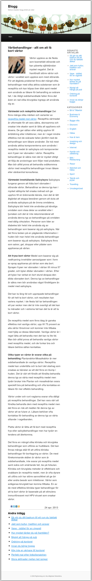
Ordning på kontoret (22, 541)
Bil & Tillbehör (76, 110)
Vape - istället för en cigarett (26, 528)
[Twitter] (14, 506)
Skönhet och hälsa (75, 168)
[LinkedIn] (16, 506)
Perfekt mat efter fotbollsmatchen (28, 554)
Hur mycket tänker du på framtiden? (30, 532)
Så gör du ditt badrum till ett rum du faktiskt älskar (34, 518)
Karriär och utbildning (75, 152)
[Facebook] (12, 506)
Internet (73, 147)
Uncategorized (76, 188)
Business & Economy (75, 115)
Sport (72, 173)
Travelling (74, 184)
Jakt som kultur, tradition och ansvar (30, 523)
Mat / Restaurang (75, 158)
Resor (72, 163)
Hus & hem (75, 137)
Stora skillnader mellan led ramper (29, 559)
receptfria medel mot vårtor (22, 118)
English (73, 128)
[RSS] (19, 506)
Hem (10, 36)
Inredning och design (76, 142)
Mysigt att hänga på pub (24, 537)
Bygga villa (74, 120)
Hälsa (72, 132)
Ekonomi (74, 124)
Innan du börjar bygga (23, 545)
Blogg (12, 6)
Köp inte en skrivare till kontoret (28, 550)
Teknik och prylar (74, 179)
